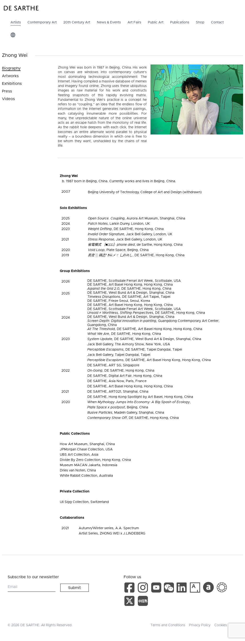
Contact (217, 22)
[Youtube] (156, 588)
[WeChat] (169, 588)
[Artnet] (208, 587)
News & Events (109, 22)
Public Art (155, 22)
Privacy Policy (200, 625)
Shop (200, 22)
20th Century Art (76, 22)
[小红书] (143, 602)
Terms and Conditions (167, 625)
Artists (16, 22)
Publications (179, 22)
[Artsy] (195, 587)
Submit (74, 588)
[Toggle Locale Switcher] (13, 34)
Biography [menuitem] (11, 68)
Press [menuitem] (7, 91)
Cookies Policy (225, 625)
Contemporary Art (42, 22)
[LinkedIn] (182, 588)
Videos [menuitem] (8, 99)
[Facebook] (130, 588)
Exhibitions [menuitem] (12, 83)
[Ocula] (222, 587)
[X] (130, 602)
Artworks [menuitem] (10, 76)
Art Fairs (134, 22)
